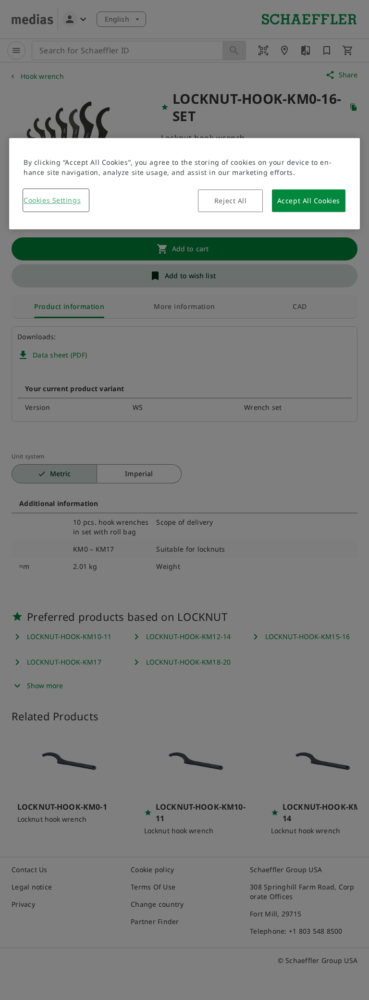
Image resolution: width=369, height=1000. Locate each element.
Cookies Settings (52, 200)
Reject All (230, 200)
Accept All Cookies (308, 200)
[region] (184, 183)
